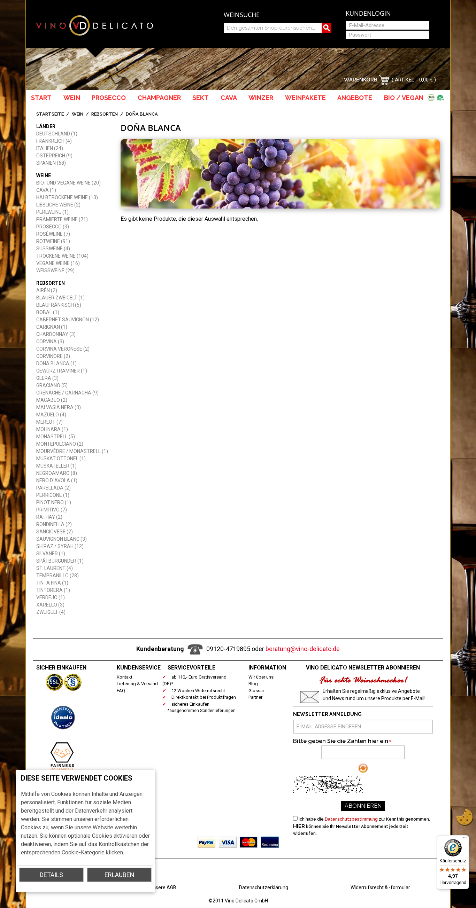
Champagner (159, 97)
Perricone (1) (52, 495)
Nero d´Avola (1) (56, 480)
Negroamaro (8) (56, 473)
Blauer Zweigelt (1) (60, 297)
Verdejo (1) (50, 597)
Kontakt (124, 677)
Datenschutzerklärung (263, 887)
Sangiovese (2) (54, 531)
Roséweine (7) (53, 234)
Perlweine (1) (52, 212)
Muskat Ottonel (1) (61, 458)
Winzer (260, 97)
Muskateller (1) (56, 466)
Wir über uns (261, 677)
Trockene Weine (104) (62, 256)
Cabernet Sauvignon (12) (67, 319)
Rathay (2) (49, 517)
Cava (229, 97)
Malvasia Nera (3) (58, 407)
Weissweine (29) (55, 270)
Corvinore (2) (53, 356)
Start (41, 97)
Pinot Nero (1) (53, 502)
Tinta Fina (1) (52, 583)
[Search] (326, 28)
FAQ (121, 690)
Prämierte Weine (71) (62, 219)
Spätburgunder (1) (60, 561)
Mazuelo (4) (51, 414)
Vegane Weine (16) (58, 263)
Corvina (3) (50, 341)
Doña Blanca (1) (56, 363)
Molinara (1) (52, 429)
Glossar (256, 690)
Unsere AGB (163, 887)
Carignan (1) (51, 327)
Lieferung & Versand (137, 683)
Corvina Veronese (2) (63, 349)
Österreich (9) (54, 155)
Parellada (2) (53, 488)
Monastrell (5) (55, 436)
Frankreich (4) (54, 141)
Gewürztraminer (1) (61, 371)
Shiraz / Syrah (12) (60, 546)
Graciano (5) (52, 385)
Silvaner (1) (50, 553)
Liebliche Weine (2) (58, 205)
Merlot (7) (49, 422)
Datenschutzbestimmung (351, 819)
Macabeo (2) (51, 400)
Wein (71, 97)
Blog (253, 683)
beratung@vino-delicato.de (303, 648)
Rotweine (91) (53, 241)
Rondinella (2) (54, 524)
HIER (299, 826)
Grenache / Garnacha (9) (67, 393)
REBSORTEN (104, 114)
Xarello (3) (50, 605)
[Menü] (465, 839)
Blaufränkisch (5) (58, 305)
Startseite (50, 114)
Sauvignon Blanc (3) (61, 539)
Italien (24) (49, 148)
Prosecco (109, 97)
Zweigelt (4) (51, 612)
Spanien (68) (51, 163)
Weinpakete (305, 97)
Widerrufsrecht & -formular (380, 887)
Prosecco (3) (52, 226)
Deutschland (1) (56, 133)
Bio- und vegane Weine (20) (68, 183)
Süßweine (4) (53, 248)
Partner (255, 697)
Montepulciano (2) (59, 444)
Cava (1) (46, 190)
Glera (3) (47, 378)
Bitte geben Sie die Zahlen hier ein (340, 741)
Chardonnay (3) (56, 334)
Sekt (200, 97)
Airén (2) (46, 290)
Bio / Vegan (405, 97)
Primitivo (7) (51, 509)
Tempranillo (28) (57, 575)
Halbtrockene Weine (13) (67, 197)
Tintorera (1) (53, 590)
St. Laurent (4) (54, 568)
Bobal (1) (47, 312)
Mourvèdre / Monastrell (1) (72, 451)
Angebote (354, 97)
